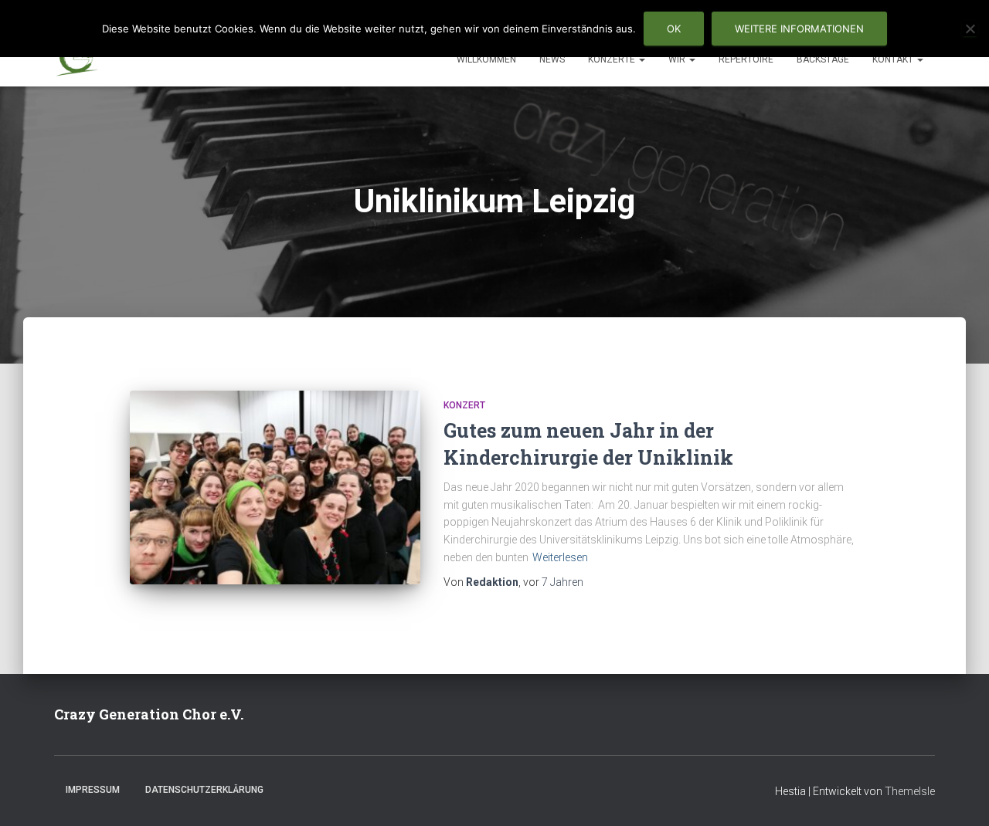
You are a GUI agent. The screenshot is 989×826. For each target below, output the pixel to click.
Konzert (464, 405)
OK (674, 28)
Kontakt (894, 59)
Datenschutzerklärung (204, 789)
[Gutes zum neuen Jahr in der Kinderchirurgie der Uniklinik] (275, 487)
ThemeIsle (910, 791)
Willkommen (486, 59)
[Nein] (969, 28)
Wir (678, 59)
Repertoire (746, 59)
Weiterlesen (560, 557)
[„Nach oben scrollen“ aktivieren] (958, 795)
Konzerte (612, 59)
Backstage (823, 59)
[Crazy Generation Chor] (76, 58)
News (552, 59)
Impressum (93, 789)
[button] (641, 59)
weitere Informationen (799, 28)
